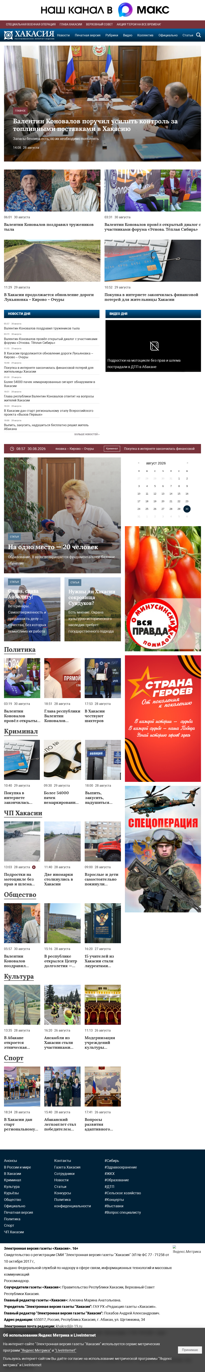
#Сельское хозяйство (123, 1193)
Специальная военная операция (31, 24)
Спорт (13, 1058)
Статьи (188, 35)
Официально (168, 35)
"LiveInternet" (65, 1350)
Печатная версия (87, 35)
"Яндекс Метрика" (36, 1350)
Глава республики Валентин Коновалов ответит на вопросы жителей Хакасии (49, 398)
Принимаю (190, 1350)
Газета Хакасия (67, 1167)
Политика (20, 649)
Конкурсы (62, 1193)
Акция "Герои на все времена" (139, 24)
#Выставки (114, 1206)
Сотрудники (64, 1173)
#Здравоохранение (121, 1167)
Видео (127, 35)
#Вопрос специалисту (123, 1212)
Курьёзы (11, 1193)
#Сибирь (112, 1160)
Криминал (188, 448)
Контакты (62, 1160)
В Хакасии (12, 1173)
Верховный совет (99, 24)
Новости (63, 35)
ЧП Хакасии (23, 813)
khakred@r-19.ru (69, 1326)
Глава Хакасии (71, 24)
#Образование (117, 1180)
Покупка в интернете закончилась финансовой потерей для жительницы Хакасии (48, 369)
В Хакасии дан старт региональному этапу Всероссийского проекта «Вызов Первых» (48, 412)
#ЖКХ (110, 1173)
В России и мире (17, 1167)
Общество (20, 894)
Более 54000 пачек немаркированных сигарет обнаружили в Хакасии (49, 384)
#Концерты (114, 1199)
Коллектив (145, 35)
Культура (19, 976)
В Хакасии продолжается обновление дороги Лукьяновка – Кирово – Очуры (48, 355)
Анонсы (10, 1160)
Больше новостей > (86, 434)
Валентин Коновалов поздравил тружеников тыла (42, 328)
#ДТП (109, 1186)
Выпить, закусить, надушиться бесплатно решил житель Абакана (46, 427)
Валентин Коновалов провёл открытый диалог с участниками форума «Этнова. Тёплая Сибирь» (50, 341)
